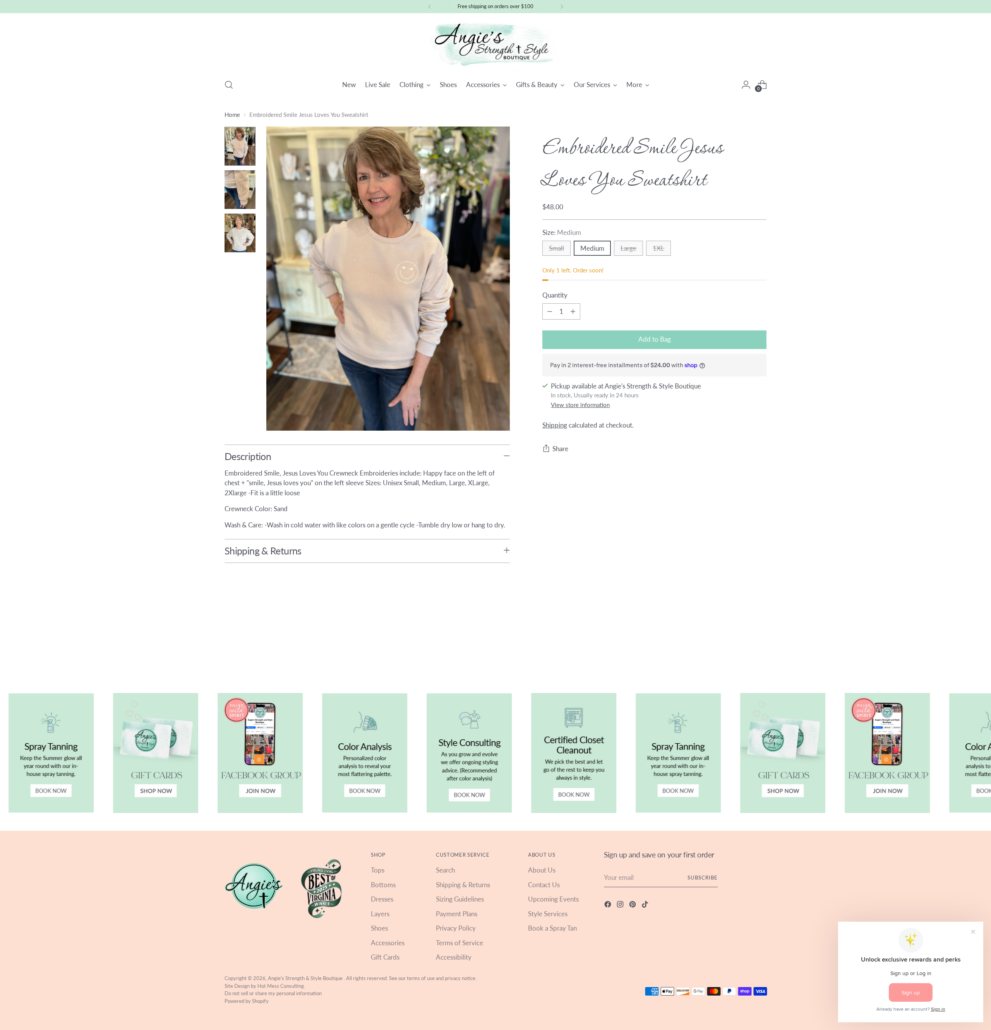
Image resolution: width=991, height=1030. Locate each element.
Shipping (554, 425)
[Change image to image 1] (240, 146)
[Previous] (429, 6)
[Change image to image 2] (240, 189)
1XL (658, 248)
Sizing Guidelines (460, 899)
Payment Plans (456, 914)
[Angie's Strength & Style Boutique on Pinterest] (633, 905)
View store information (580, 404)
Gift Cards (385, 957)
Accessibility (453, 957)
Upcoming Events (553, 899)
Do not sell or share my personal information (273, 993)
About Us (542, 870)
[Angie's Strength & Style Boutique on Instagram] (621, 905)
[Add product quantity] (573, 311)
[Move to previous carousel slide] (742, 649)
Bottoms (383, 885)
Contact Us (544, 885)
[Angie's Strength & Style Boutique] (495, 45)
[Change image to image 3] (240, 233)
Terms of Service (459, 943)
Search (445, 870)
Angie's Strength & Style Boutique (306, 978)
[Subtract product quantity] (550, 311)
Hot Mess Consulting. (281, 986)
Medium (592, 248)
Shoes (379, 928)
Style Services (548, 914)
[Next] (561, 6)
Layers (380, 914)
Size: (561, 232)
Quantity (555, 295)
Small (556, 248)
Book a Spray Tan (552, 928)
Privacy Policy (456, 928)
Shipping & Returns (463, 885)
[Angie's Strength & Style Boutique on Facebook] (608, 905)
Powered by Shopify (247, 1001)
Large (628, 248)
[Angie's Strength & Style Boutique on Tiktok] (645, 905)
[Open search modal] (229, 84)
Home (232, 114)
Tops (377, 870)
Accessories (388, 943)
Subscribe (703, 877)
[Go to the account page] (746, 84)
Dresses (382, 899)
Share (560, 449)
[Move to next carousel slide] (759, 648)
